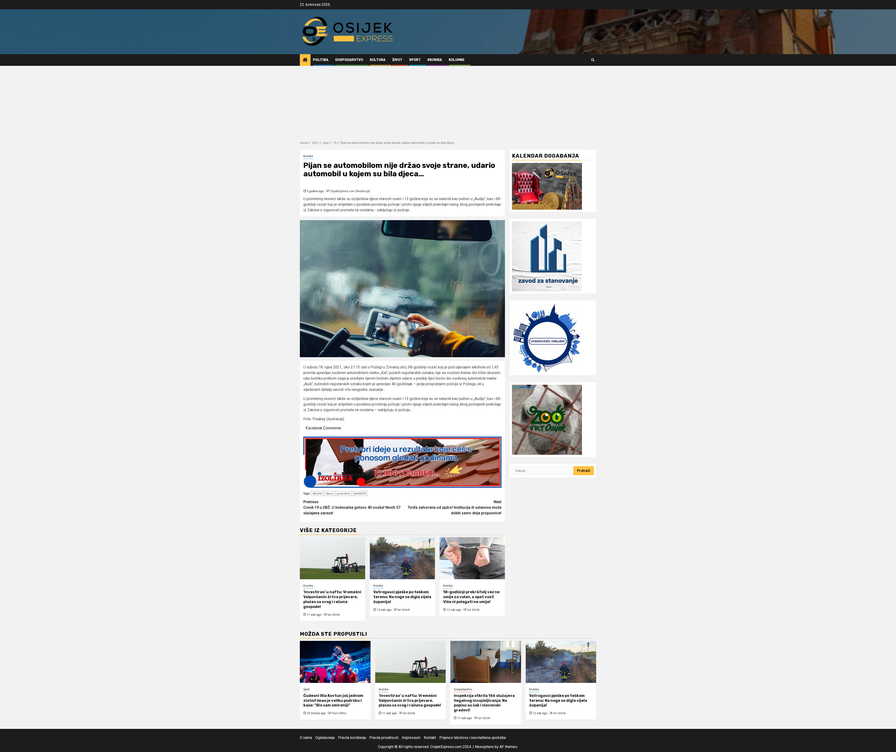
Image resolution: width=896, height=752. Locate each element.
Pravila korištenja (352, 737)
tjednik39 (360, 493)
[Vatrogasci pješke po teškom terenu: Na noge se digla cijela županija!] (402, 558)
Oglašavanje (325, 737)
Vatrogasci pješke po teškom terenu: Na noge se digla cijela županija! (402, 597)
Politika (320, 60)
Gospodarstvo (349, 60)
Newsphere (484, 747)
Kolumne (457, 60)
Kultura (377, 60)
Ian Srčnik (333, 614)
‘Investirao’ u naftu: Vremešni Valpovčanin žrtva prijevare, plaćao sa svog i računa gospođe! (332, 599)
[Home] (305, 60)
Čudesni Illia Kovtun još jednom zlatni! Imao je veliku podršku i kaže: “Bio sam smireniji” (333, 700)
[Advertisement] (448, 101)
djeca (329, 493)
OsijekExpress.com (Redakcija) (350, 191)
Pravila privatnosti (384, 737)
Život (397, 60)
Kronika (434, 60)
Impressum (411, 737)
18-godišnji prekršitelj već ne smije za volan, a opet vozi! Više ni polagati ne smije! (471, 597)
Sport (415, 60)
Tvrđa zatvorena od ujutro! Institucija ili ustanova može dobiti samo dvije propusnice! (454, 507)
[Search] (593, 59)
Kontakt (430, 737)
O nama (306, 737)
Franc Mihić (339, 713)
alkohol (317, 493)
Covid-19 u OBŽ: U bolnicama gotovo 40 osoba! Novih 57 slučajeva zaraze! (351, 507)
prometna (343, 493)
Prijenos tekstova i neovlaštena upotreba (472, 737)
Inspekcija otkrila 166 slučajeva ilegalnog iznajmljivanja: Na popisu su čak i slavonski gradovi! (484, 702)
